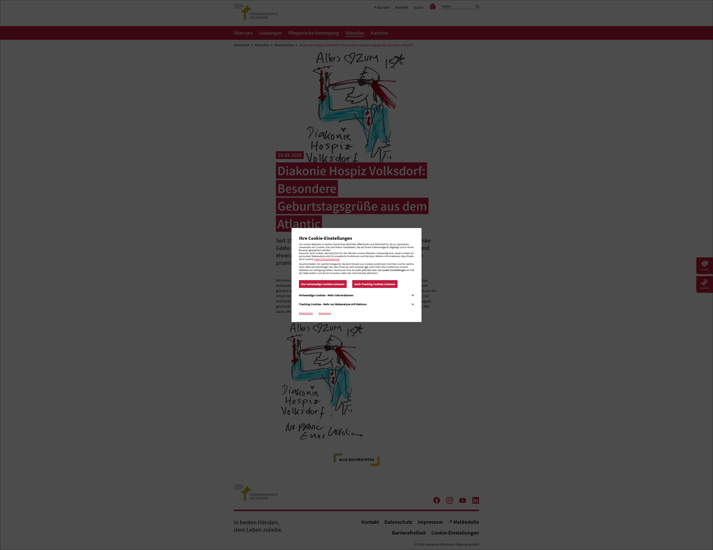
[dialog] (356, 275)
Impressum (324, 313)
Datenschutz (306, 313)
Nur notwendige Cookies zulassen (322, 284)
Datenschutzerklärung (326, 259)
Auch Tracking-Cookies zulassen (374, 284)
